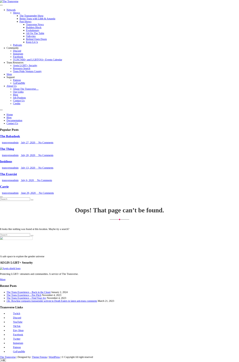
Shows (16, 12)
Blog (15, 94)
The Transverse (8, 357)
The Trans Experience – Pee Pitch (24, 295)
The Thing (7, 149)
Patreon (17, 80)
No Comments (45, 142)
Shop (9, 74)
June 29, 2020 (28, 193)
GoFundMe (19, 83)
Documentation (14, 120)
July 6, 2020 (27, 180)
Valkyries (31, 36)
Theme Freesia (39, 357)
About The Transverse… (26, 88)
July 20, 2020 (28, 155)
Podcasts (17, 45)
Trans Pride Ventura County (27, 71)
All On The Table (35, 33)
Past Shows (25, 21)
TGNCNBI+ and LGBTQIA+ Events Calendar (37, 59)
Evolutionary (32, 30)
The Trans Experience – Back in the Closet (29, 292)
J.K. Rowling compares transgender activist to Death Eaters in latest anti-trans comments (52, 301)
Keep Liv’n (32, 42)
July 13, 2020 (28, 167)
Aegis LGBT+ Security (25, 65)
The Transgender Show (32, 15)
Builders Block (33, 27)
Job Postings (19, 97)
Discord (17, 50)
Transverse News (35, 24)
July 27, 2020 (28, 142)
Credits (16, 103)
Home (10, 114)
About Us (12, 86)
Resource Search (21, 68)
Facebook (18, 56)
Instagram (18, 53)
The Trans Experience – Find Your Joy (26, 298)
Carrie (4, 186)
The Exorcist (8, 174)
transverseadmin (10, 142)
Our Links (18, 91)
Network (11, 9)
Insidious (6, 161)
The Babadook (10, 136)
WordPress (54, 357)
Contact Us (19, 100)
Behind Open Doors (36, 39)
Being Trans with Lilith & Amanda (37, 18)
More (3, 279)
